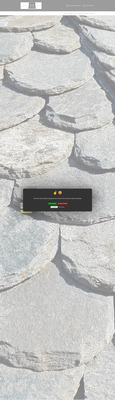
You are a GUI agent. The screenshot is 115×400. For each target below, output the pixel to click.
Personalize (54, 207)
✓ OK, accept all (52, 203)
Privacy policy (61, 207)
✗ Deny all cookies (62, 203)
